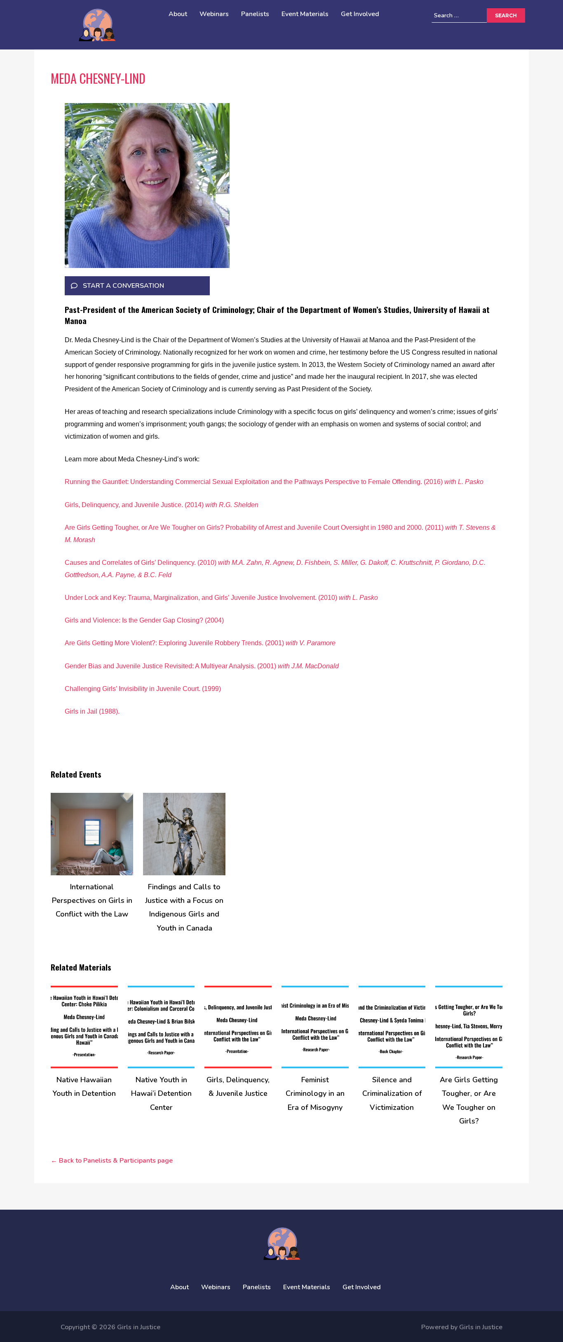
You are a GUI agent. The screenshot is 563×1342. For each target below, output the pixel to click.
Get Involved (360, 14)
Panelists (255, 14)
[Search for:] (471, 15)
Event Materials (305, 14)
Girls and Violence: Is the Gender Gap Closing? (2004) (144, 620)
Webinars (214, 14)
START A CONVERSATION (123, 285)
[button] (137, 286)
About (178, 14)
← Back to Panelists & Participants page (112, 1160)
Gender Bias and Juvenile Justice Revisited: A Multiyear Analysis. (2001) (202, 666)
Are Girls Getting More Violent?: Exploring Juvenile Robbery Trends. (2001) (200, 642)
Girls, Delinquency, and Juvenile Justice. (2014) (161, 504)
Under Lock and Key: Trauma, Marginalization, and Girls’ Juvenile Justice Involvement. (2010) (221, 597)
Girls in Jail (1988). (93, 711)
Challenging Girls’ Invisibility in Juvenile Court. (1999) (143, 688)
